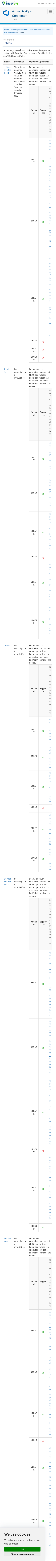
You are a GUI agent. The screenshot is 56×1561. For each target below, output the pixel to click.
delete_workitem (50, 1468)
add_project (50, 494)
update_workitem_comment (50, 1112)
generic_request (50, 161)
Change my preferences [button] (22, 1554)
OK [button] (22, 1549)
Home (6, 30)
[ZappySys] (9, 3)
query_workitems (50, 1332)
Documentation (10, 32)
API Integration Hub (19, 30)
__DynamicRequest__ (7, 70)
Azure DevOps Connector (38, 30)
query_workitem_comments (50, 984)
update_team (50, 787)
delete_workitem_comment (50, 1189)
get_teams (50, 730)
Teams (7, 645)
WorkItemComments (7, 882)
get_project (50, 621)
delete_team (50, 829)
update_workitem (50, 1414)
